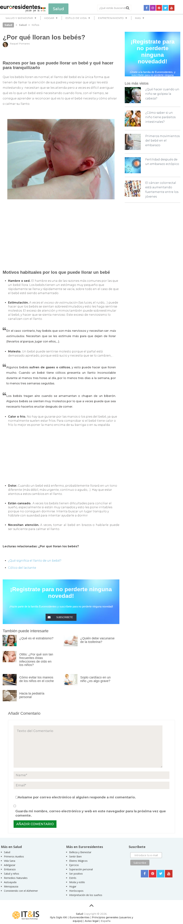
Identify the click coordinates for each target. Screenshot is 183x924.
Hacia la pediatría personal (31, 695)
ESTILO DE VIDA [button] (76, 18)
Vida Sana (9, 860)
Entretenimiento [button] (111, 18)
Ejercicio (74, 865)
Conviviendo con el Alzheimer (21, 890)
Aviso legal (91, 921)
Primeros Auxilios (14, 856)
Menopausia (11, 886)
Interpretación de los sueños (85, 895)
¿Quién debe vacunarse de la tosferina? (97, 640)
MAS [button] (138, 18)
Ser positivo (76, 873)
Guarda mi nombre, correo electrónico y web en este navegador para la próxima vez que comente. (90, 813)
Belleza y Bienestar (80, 852)
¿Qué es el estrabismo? (36, 638)
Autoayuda (10, 882)
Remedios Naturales (16, 878)
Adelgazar (9, 865)
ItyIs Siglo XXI (58, 917)
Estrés (72, 878)
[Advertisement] (61, 229)
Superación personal (81, 869)
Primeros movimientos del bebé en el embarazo (162, 140)
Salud (7, 852)
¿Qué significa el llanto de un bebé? (34, 560)
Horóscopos (76, 890)
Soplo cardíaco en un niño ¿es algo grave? (95, 679)
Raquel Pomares (20, 43)
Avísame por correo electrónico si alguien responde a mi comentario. (77, 797)
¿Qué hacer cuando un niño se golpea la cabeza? (162, 94)
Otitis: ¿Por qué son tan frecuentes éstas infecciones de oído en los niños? (36, 660)
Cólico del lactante (22, 567)
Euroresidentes (80, 917)
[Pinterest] (159, 8)
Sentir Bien (75, 856)
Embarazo (10, 869)
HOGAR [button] (49, 18)
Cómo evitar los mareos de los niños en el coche (36, 679)
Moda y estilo (77, 882)
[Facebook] (146, 8)
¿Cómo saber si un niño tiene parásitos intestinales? (160, 117)
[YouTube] (171, 8)
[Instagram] (153, 8)
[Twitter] (165, 8)
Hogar (72, 886)
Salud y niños (11, 873)
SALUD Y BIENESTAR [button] (19, 18)
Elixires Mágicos (78, 860)
